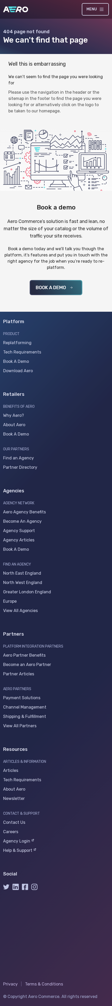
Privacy (10, 984)
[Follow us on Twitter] (6, 888)
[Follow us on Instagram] (34, 888)
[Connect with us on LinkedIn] (16, 888)
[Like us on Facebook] (25, 888)
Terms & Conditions (44, 984)
